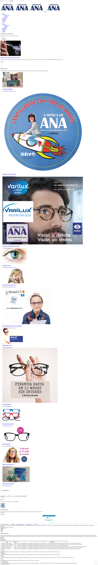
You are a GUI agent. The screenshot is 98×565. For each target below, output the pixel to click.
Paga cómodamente (6, 404)
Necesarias (3, 539)
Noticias (7, 176)
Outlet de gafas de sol (6, 345)
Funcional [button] (2, 549)
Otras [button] (1, 558)
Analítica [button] (1, 555)
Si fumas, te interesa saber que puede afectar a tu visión (9, 57)
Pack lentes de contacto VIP (8, 483)
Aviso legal (12, 524)
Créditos (35, 524)
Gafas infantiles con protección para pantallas (12, 325)
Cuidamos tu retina (6, 265)
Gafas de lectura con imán (7, 423)
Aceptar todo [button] (11, 527)
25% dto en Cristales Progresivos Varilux (11, 246)
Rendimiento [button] (2, 552)
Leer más (1, 61)
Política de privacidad (20, 524)
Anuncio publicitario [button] (3, 561)
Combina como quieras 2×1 (8, 464)
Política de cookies (29, 524)
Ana (14, 176)
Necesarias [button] (2, 538)
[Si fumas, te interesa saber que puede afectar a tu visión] (10, 55)
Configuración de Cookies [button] (4, 527)
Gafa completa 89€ (6, 444)
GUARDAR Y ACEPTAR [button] (4, 564)
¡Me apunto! (2, 514)
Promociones (11, 176)
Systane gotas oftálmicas (7, 89)
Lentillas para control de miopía (9, 174)
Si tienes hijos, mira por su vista (9, 284)
